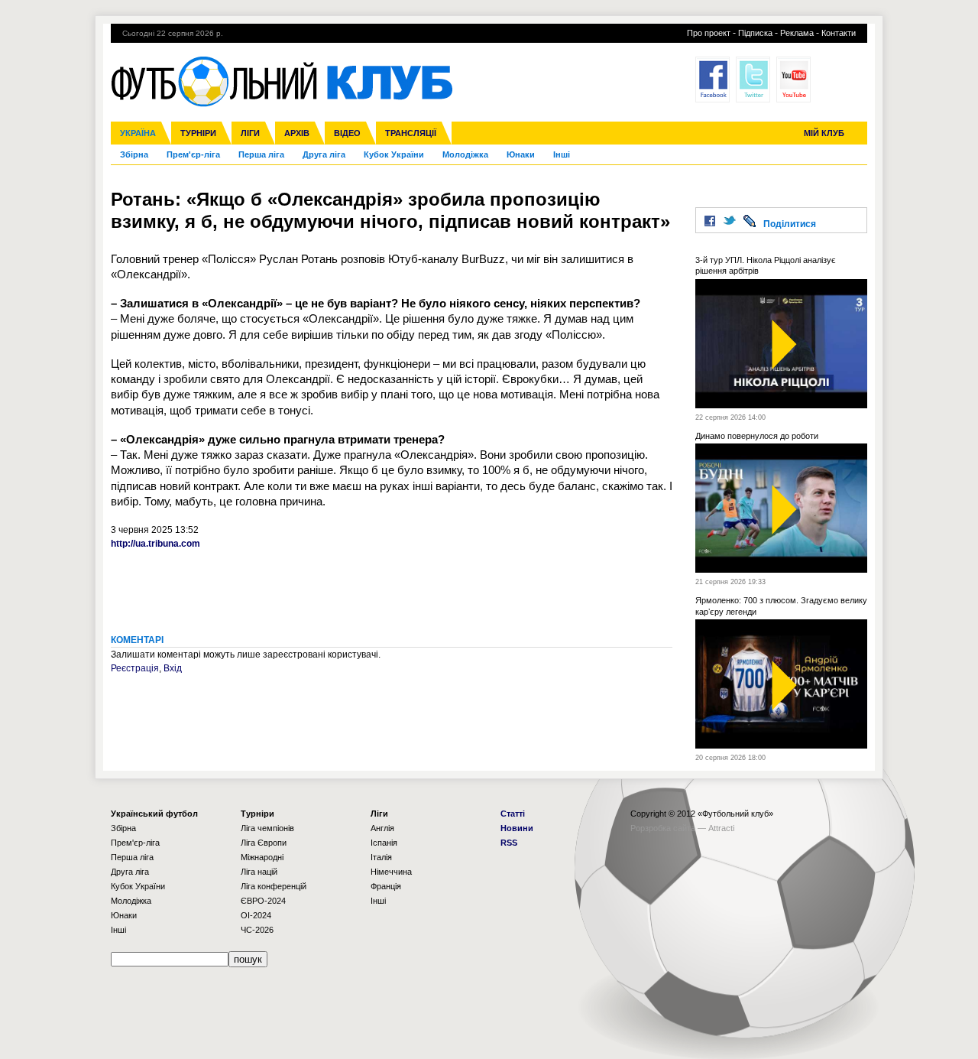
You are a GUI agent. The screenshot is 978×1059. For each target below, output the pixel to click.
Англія (382, 828)
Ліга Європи (264, 842)
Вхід (173, 668)
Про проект (708, 32)
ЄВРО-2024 (263, 900)
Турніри (198, 133)
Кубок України (394, 154)
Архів (296, 133)
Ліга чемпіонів (267, 828)
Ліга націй (259, 871)
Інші (561, 154)
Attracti (721, 828)
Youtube (793, 79)
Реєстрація (135, 668)
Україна (138, 133)
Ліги (250, 133)
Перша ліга (261, 154)
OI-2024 (256, 915)
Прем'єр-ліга (193, 154)
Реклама (797, 32)
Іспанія (384, 842)
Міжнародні (262, 857)
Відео (347, 133)
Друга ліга (324, 154)
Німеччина (391, 871)
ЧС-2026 (257, 929)
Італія (381, 857)
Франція (386, 886)
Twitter (753, 79)
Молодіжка (465, 154)
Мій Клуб (824, 133)
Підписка (755, 32)
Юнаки (521, 154)
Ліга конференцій (273, 886)
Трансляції (410, 133)
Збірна (134, 154)
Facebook (712, 79)
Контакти (838, 32)
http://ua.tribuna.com (155, 543)
